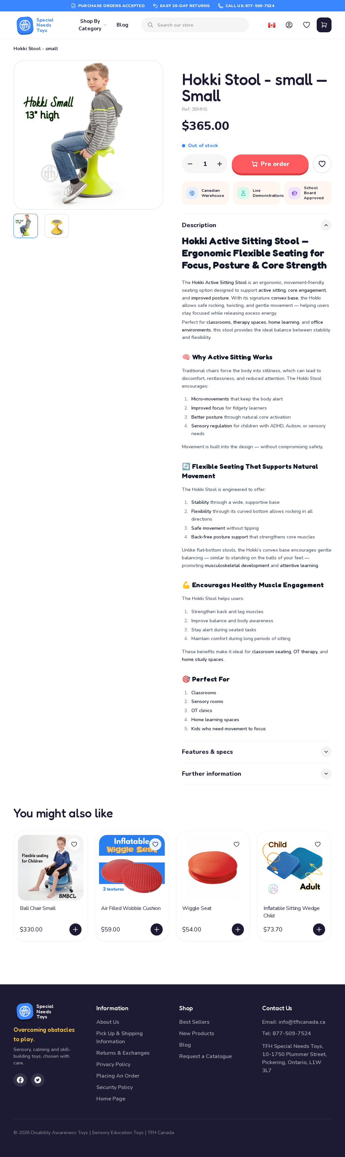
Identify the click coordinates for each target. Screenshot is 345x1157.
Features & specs (207, 752)
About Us (107, 1022)
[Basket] (324, 24)
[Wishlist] (306, 24)
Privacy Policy (113, 1064)
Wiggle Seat (197, 908)
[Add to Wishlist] (322, 163)
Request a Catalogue (205, 1056)
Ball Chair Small (37, 908)
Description (199, 225)
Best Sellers (194, 1022)
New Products (196, 1033)
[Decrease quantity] (190, 163)
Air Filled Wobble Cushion (131, 908)
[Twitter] (37, 1080)
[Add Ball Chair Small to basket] (75, 929)
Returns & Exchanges (123, 1053)
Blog (122, 25)
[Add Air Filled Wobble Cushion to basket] (157, 929)
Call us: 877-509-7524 (249, 5)
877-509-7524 (292, 1033)
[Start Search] (151, 25)
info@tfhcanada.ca (302, 1022)
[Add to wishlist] (74, 844)
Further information (211, 774)
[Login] (289, 24)
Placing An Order (117, 1076)
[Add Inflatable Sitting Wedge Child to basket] (319, 929)
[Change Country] (271, 24)
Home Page (110, 1098)
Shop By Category (90, 25)
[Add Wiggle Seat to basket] (238, 929)
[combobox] (200, 25)
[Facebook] (20, 1080)
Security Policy (114, 1087)
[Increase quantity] (220, 163)
